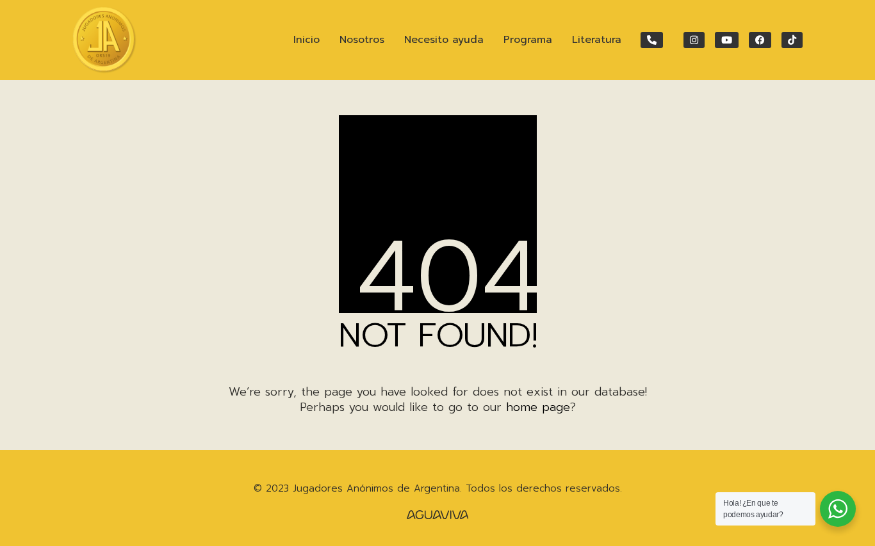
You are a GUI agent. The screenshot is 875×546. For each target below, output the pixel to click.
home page (538, 407)
